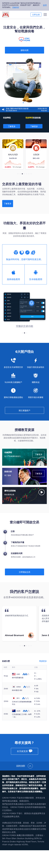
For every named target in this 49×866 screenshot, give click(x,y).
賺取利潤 (24, 50)
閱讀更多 (43, 661)
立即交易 (36, 14)
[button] (18, 173)
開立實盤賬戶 (24, 410)
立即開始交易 (24, 572)
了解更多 (12, 126)
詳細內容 (15, 7)
